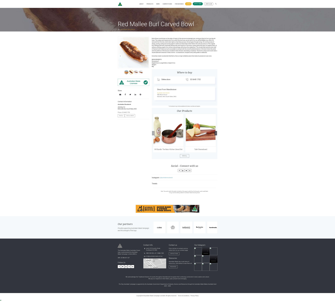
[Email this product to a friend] (120, 94)
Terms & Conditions (183, 295)
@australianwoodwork (166, 177)
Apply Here (197, 3)
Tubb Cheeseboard (200, 149)
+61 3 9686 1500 (159, 253)
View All (184, 156)
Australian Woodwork (128, 29)
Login (188, 3)
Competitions (167, 4)
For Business (179, 4)
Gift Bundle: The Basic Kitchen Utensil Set (168, 149)
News (158, 4)
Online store (165, 79)
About (141, 4)
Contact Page (174, 253)
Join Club (208, 4)
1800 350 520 (150, 253)
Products (150, 4)
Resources (173, 266)
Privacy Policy (195, 295)
